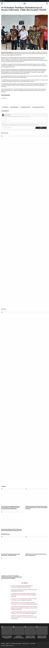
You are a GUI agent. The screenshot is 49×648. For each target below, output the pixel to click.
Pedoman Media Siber (16, 643)
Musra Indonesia (14, 107)
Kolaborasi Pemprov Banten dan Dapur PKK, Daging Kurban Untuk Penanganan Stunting (36, 507)
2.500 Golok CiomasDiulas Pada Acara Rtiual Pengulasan (35, 554)
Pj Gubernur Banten (25, 107)
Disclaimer (32, 643)
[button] (2, 3)
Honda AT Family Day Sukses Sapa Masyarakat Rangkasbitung (10, 554)
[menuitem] (1, 1)
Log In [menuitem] (4, 0)
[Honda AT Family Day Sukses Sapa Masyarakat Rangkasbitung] (12, 544)
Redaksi (3, 643)
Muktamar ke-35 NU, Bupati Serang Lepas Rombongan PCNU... (42, 636)
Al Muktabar (5, 107)
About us (8, 643)
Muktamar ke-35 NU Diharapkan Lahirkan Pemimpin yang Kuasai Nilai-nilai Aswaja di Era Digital (11, 577)
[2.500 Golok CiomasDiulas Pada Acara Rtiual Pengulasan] (36, 544)
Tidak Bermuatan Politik (38, 107)
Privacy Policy (25, 643)
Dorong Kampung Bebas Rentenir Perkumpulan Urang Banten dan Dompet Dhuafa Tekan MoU (10, 507)
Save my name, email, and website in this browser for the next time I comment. (20, 124)
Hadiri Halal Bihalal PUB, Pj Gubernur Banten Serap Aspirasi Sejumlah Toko (11, 530)
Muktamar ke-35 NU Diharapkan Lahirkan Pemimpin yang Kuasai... (30, 636)
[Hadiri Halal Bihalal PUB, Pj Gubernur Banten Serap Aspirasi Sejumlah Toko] (12, 519)
